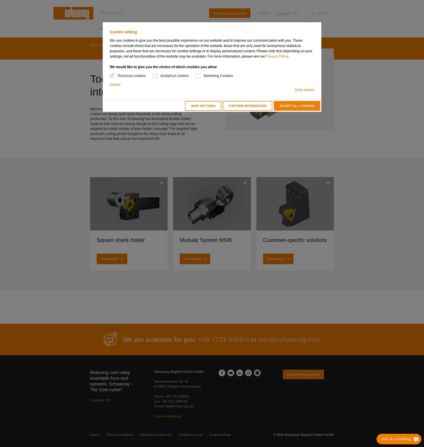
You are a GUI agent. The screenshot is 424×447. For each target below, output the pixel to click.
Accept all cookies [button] (297, 106)
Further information (247, 106)
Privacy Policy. (277, 56)
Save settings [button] (203, 106)
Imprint (115, 84)
